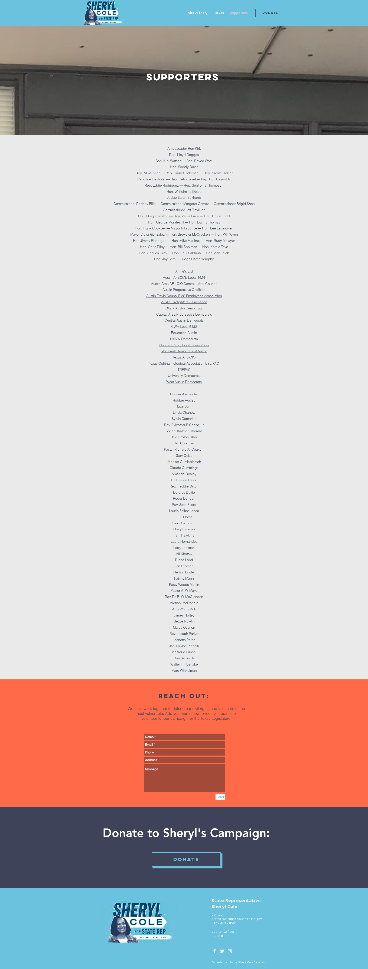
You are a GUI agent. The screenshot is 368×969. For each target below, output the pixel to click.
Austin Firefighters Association (184, 302)
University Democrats (184, 375)
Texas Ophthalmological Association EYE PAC (184, 363)
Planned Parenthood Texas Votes (184, 345)
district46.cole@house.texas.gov (237, 919)
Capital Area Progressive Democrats (184, 314)
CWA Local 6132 (184, 326)
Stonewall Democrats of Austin (184, 351)
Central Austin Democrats (184, 320)
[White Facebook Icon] (214, 951)
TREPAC (184, 369)
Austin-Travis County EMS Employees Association (184, 296)
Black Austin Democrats (184, 308)
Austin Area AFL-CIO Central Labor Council (184, 283)
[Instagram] (230, 951)
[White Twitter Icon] (222, 951)
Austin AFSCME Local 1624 (184, 277)
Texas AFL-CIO (184, 357)
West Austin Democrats (184, 382)
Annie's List (184, 271)
